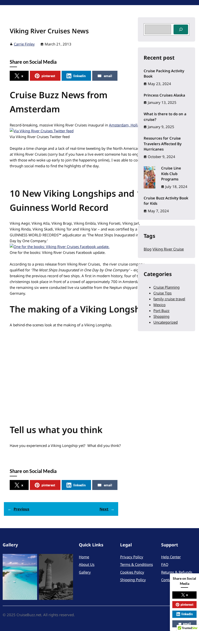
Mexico (159, 304)
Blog (147, 249)
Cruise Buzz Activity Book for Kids (166, 201)
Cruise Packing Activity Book (164, 73)
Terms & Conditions (136, 564)
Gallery (85, 572)
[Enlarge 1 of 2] (30, 560)
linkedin (79, 76)
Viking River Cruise (168, 249)
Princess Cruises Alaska (164, 95)
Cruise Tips (162, 293)
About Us (86, 564)
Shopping (161, 316)
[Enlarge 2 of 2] (66, 560)
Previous (21, 509)
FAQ (164, 564)
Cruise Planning (166, 287)
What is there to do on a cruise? (165, 116)
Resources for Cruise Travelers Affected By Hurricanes (163, 143)
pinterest (48, 76)
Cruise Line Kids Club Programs (171, 173)
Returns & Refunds (176, 572)
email (108, 76)
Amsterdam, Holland (126, 125)
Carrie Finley (24, 44)
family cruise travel (169, 298)
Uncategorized (165, 322)
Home (84, 556)
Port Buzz (161, 310)
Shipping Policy (133, 579)
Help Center (171, 556)
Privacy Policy (131, 556)
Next (104, 509)
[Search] (181, 29)
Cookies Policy (132, 572)
